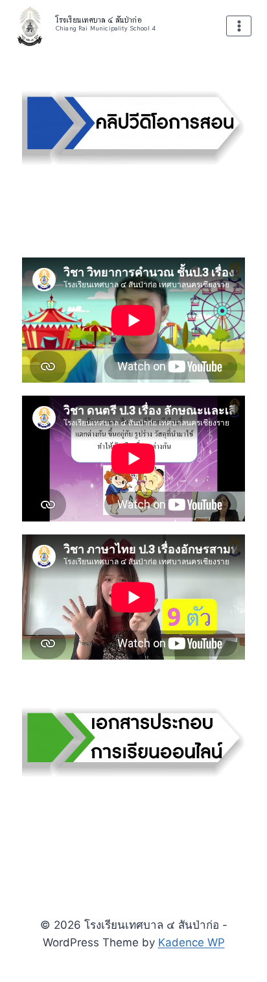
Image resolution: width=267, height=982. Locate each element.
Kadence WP (191, 942)
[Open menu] (238, 26)
